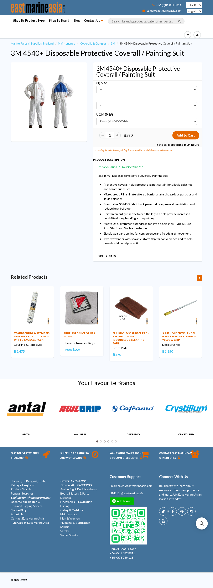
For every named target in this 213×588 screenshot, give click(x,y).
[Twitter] (163, 511)
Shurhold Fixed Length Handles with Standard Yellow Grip (179, 336)
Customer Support (125, 476)
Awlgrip (80, 434)
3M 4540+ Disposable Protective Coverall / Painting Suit (97, 53)
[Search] (179, 21)
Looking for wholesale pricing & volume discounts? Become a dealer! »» (133, 150)
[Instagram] (191, 511)
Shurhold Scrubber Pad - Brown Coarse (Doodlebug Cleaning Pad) (131, 338)
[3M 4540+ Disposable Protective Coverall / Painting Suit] (49, 102)
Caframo (133, 434)
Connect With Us (173, 476)
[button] (202, 523)
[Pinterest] (182, 511)
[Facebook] (172, 511)
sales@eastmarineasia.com (164, 10)
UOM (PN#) (104, 114)
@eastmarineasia (132, 493)
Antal (26, 434)
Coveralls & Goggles (93, 43)
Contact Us (92, 20)
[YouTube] (163, 521)
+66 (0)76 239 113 (121, 557)
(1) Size (101, 83)
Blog (76, 20)
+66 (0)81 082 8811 (168, 5)
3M (113, 43)
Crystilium (186, 434)
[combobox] (146, 21)
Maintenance (66, 43)
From (71, 350)
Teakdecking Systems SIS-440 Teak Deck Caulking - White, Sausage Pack (32, 336)
